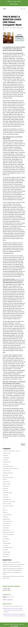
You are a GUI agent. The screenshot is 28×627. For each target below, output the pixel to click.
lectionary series (6, 525)
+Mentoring (5, 459)
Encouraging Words (7, 499)
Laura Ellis (5, 512)
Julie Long (5, 510)
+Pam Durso (5, 464)
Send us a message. (8, 599)
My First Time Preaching (8, 534)
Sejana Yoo (5, 541)
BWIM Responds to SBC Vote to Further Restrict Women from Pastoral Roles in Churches (13, 610)
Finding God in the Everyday (9, 501)
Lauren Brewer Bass (7, 514)
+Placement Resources (8, 466)
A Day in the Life (6, 470)
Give (14, 1)
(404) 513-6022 (10, 597)
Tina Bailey (5, 549)
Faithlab (16, 626)
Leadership (5, 516)
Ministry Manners (6, 530)
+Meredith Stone (6, 462)
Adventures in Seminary (8, 477)
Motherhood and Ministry (8, 532)
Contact (9, 1)
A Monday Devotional (7, 473)
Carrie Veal (5, 490)
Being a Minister (6, 481)
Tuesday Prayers (6, 552)
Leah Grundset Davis (7, 521)
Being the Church (6, 484)
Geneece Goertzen (7, 503)
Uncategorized (6, 554)
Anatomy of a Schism (19, 279)
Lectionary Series (6, 523)
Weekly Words (6, 556)
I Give (4, 508)
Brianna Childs (6, 486)
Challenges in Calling (7, 492)
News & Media (14, 4)
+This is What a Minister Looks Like (11, 468)
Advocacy (5, 479)
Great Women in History (8, 505)
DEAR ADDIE (5, 497)
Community (5, 495)
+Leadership (5, 455)
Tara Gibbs (5, 545)
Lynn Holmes (6, 527)
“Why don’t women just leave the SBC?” (11, 562)
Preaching (5, 536)
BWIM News (5, 488)
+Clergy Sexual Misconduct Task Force (11, 451)
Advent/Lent (5, 475)
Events (19, 1)
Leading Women (6, 519)
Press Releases (6, 538)
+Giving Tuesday (6, 453)
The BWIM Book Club (7, 547)
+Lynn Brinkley (6, 457)
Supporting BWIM (7, 543)
